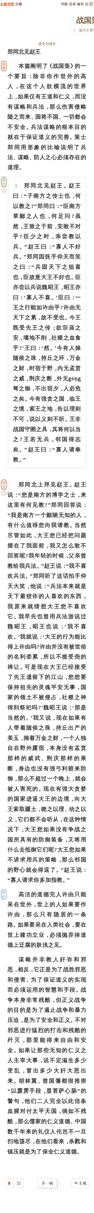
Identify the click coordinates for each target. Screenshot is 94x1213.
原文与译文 (47, 43)
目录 (72, 4)
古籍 (18, 4)
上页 (80, 1183)
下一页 (47, 1183)
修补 (80, 4)
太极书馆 (7, 4)
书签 (64, 4)
